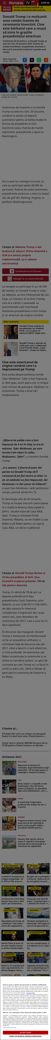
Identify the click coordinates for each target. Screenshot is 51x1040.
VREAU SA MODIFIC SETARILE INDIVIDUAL (25, 1036)
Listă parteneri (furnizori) (9, 1027)
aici (14, 1003)
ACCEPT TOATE (25, 1032)
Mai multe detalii (30, 993)
